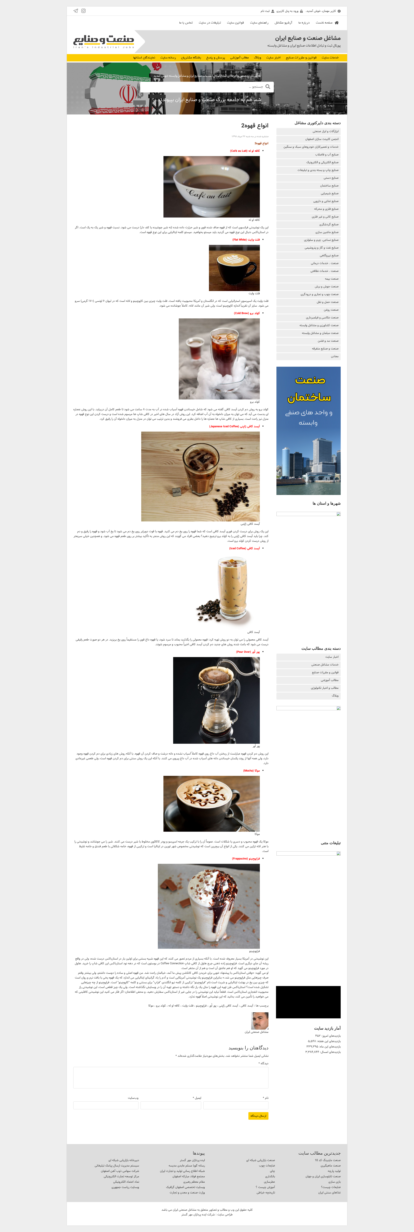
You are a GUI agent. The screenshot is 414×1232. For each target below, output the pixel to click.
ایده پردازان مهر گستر (192, 1160)
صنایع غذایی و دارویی (326, 201)
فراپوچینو (201, 1005)
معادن (335, 356)
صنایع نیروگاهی (329, 255)
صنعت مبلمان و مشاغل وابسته (320, 333)
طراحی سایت (225, 1214)
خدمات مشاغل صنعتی (325, 664)
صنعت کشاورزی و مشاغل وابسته (319, 325)
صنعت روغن (331, 309)
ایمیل (197, 1098)
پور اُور (212, 1005)
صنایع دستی (331, 177)
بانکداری (270, 1176)
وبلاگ (257, 57)
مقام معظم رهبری (194, 1181)
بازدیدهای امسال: (330, 1052)
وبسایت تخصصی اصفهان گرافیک (185, 1187)
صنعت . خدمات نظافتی (324, 271)
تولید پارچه (334, 1171)
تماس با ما (186, 22)
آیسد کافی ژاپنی (228, 1005)
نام (265, 1098)
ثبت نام (265, 11)
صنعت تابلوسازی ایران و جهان (323, 1176)
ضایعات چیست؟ (331, 1187)
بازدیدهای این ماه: (329, 1046)
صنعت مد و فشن (328, 340)
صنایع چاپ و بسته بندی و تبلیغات (318, 170)
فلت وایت (187, 1005)
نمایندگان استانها (144, 57)
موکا (151, 1005)
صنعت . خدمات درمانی (325, 263)
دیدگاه (263, 1063)
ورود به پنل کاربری (287, 11)
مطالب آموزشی (239, 57)
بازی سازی (334, 1181)
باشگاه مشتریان (191, 57)
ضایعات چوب (267, 1165)
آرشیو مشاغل (283, 22)
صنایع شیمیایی (330, 193)
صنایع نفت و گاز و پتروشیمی (322, 247)
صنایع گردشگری (329, 224)
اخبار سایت (273, 57)
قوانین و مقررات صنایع (301, 57)
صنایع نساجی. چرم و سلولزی (321, 240)
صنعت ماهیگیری (331, 1165)
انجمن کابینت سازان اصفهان (322, 139)
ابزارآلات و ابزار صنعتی (326, 131)
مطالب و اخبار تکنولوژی (325, 688)
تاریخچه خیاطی (266, 1192)
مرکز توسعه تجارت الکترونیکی (121, 1176)
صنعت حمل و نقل (328, 302)
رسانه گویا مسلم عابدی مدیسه (187, 1165)
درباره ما (304, 22)
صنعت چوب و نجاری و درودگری (320, 294)
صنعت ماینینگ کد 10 (328, 1160)
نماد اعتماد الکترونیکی (126, 1181)
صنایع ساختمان (329, 185)
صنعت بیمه (332, 278)
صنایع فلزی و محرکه (326, 209)
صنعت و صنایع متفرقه (325, 348)
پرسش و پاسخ (215, 57)
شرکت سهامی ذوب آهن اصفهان (120, 1171)
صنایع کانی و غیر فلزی (325, 216)
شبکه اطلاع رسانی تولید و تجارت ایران (182, 1171)
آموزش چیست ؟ (265, 1187)
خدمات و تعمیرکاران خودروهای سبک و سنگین (311, 146)
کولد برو (161, 1005)
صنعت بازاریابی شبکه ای (260, 1160)
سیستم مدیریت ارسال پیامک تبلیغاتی (117, 1165)
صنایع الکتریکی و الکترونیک (322, 162)
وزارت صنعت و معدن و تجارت (187, 1192)
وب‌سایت (133, 1098)
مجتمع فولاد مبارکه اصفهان (188, 1176)
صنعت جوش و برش (327, 286)
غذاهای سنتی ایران (329, 1192)
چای (272, 1171)
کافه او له (174, 1005)
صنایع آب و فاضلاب (327, 154)
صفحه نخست (324, 22)
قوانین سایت (235, 22)
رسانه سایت (168, 57)
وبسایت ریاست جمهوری (125, 1187)
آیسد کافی (247, 1005)
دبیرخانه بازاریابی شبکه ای (123, 1160)
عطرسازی (269, 1181)
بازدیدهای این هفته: (328, 1041)
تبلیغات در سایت (210, 22)
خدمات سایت (330, 57)
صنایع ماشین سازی (327, 232)
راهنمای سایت (259, 22)
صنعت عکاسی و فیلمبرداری (322, 317)
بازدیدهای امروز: (331, 1035)
